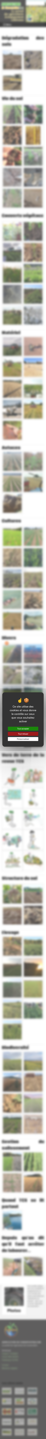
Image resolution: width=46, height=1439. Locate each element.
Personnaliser (23, 739)
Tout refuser (23, 733)
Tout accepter (23, 728)
